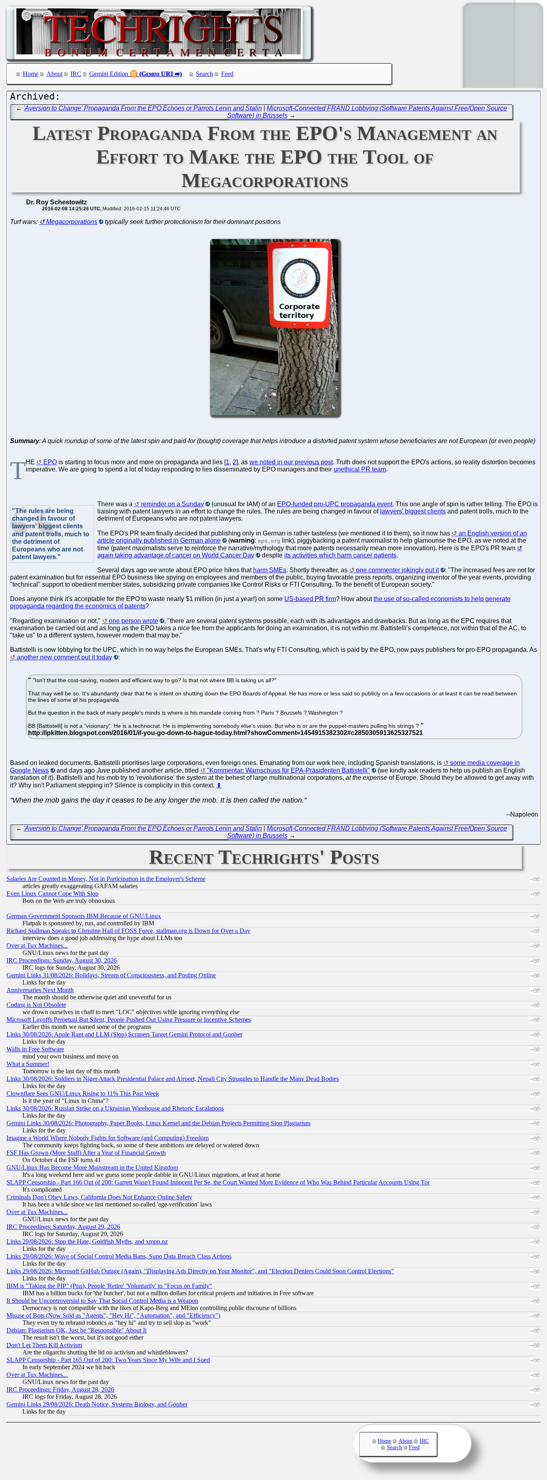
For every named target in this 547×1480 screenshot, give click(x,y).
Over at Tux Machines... (37, 945)
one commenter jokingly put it (397, 570)
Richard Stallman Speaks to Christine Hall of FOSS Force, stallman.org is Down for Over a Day (128, 930)
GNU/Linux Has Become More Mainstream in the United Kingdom (92, 1167)
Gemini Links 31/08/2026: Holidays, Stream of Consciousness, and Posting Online (111, 975)
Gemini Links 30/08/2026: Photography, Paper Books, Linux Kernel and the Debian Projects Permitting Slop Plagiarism (158, 1123)
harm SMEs (269, 570)
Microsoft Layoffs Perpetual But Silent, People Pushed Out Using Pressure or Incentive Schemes (128, 1019)
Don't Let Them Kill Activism (44, 1345)
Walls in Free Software (35, 1049)
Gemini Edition (108, 73)
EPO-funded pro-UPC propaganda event (334, 504)
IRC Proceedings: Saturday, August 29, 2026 (63, 1226)
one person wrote (133, 620)
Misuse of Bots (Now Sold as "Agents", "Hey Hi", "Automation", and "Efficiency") (113, 1315)
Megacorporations (71, 221)
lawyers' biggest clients (413, 511)
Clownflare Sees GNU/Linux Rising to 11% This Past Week (82, 1093)
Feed (227, 73)
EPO (50, 462)
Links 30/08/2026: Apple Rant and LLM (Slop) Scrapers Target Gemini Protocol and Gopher (124, 1034)
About (54, 73)
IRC (75, 73)
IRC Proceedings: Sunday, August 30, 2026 (61, 960)
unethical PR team (360, 469)
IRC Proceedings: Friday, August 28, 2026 (60, 1389)
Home (30, 73)
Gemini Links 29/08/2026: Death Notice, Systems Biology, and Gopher (96, 1404)
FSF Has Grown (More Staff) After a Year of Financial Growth (86, 1152)
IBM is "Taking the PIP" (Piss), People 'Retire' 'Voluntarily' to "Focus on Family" (109, 1285)
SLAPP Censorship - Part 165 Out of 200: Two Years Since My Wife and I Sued (108, 1359)
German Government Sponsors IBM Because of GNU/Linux (83, 916)
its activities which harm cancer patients (340, 555)
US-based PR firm (310, 598)
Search (204, 73)
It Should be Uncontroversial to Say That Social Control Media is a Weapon (102, 1300)
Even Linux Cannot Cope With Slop (52, 893)
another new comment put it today (64, 657)
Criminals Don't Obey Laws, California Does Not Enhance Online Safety (99, 1197)
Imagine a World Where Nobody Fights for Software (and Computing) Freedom (107, 1137)
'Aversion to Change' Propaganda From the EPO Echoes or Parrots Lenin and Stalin (143, 108)
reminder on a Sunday (172, 504)
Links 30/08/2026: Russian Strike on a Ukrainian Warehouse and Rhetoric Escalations (115, 1108)
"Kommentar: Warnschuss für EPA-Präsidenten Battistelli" (288, 770)
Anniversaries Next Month (40, 990)
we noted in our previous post (291, 462)
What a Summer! (27, 1064)
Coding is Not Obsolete (36, 1004)
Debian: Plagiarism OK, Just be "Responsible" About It (76, 1330)
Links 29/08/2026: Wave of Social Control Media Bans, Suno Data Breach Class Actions (118, 1256)
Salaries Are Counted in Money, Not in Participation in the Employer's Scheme (105, 878)
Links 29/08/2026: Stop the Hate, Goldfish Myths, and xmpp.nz (87, 1241)
